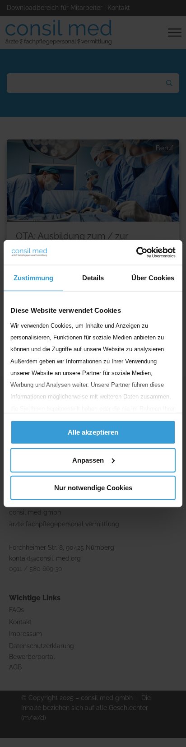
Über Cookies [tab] (152, 278)
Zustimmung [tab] (33, 278)
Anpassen (88, 460)
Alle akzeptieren (93, 432)
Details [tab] (93, 278)
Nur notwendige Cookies (93, 488)
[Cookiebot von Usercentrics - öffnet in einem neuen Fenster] (136, 252)
